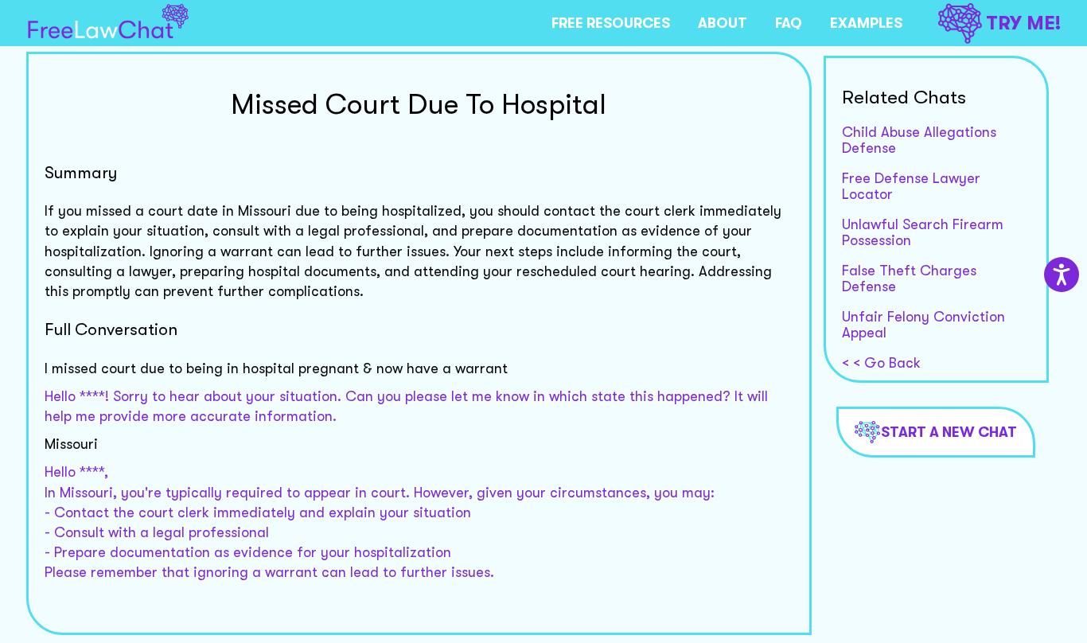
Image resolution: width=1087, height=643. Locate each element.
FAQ (788, 23)
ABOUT (722, 23)
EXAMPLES (866, 23)
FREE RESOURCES (610, 23)
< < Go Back (881, 363)
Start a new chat (949, 432)
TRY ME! (1023, 23)
